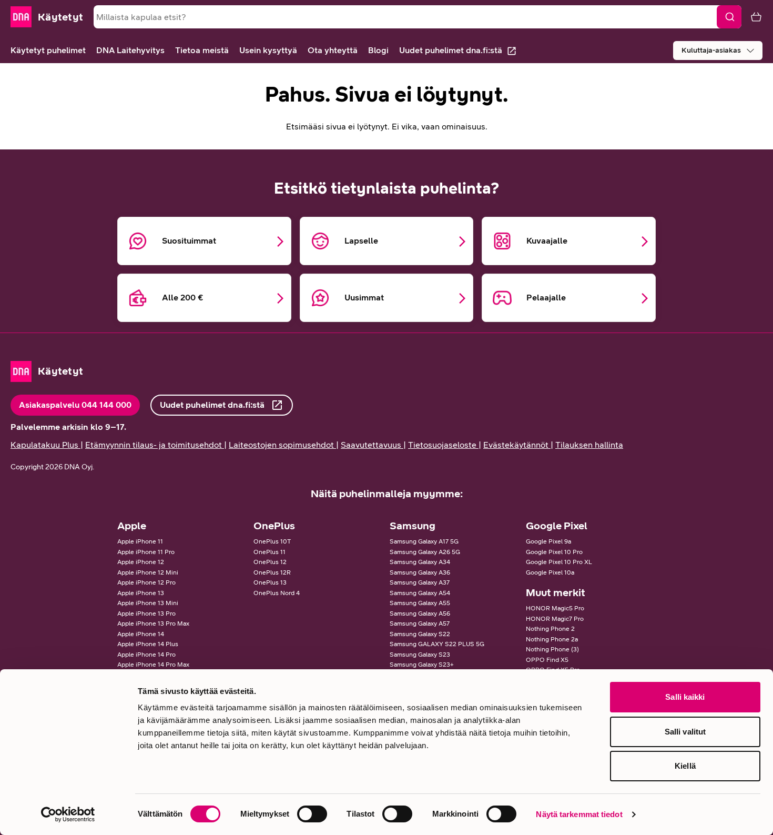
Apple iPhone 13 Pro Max (153, 623)
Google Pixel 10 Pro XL (559, 562)
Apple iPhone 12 (140, 562)
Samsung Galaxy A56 (420, 613)
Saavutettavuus (371, 445)
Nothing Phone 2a (552, 639)
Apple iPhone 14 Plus (147, 644)
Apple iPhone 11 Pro (146, 552)
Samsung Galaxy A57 (420, 623)
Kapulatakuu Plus (44, 445)
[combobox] (417, 16)
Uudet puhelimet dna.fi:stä (450, 50)
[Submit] (729, 16)
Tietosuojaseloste (442, 445)
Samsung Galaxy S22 (420, 634)
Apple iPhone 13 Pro (146, 613)
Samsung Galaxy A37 (420, 582)
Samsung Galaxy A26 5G (425, 552)
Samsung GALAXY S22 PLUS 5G (437, 644)
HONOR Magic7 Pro (555, 618)
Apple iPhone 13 (140, 593)
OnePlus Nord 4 (276, 593)
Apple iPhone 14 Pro (146, 654)
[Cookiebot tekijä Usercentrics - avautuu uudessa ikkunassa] (68, 814)
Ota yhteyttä (333, 50)
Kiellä (685, 765)
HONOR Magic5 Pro (555, 608)
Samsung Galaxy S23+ (422, 664)
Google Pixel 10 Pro (554, 552)
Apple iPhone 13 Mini (147, 603)
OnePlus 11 (269, 552)
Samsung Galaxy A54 (420, 593)
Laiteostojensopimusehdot (281, 445)
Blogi (378, 50)
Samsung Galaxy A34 (420, 562)
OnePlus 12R (272, 572)
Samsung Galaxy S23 (420, 654)
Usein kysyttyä (268, 50)
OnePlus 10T (272, 541)
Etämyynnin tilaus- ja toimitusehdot (153, 445)
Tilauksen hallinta (589, 445)
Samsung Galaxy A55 (420, 603)
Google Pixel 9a (548, 541)
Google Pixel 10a (550, 572)
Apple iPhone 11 (140, 541)
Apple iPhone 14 (140, 634)
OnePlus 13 (270, 582)
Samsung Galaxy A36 (420, 572)
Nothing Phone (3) (552, 649)
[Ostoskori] (751, 17)
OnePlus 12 (270, 562)
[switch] (312, 814)
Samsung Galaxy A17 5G (424, 541)
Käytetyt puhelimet (48, 50)
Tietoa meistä (202, 50)
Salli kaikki (685, 696)
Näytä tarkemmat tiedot (579, 814)
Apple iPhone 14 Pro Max (153, 664)
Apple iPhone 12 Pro (146, 582)
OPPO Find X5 (547, 659)
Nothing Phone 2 (550, 628)
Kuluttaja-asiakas (711, 50)
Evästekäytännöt (515, 445)
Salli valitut (685, 731)
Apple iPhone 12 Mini (147, 572)
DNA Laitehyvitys (130, 50)
